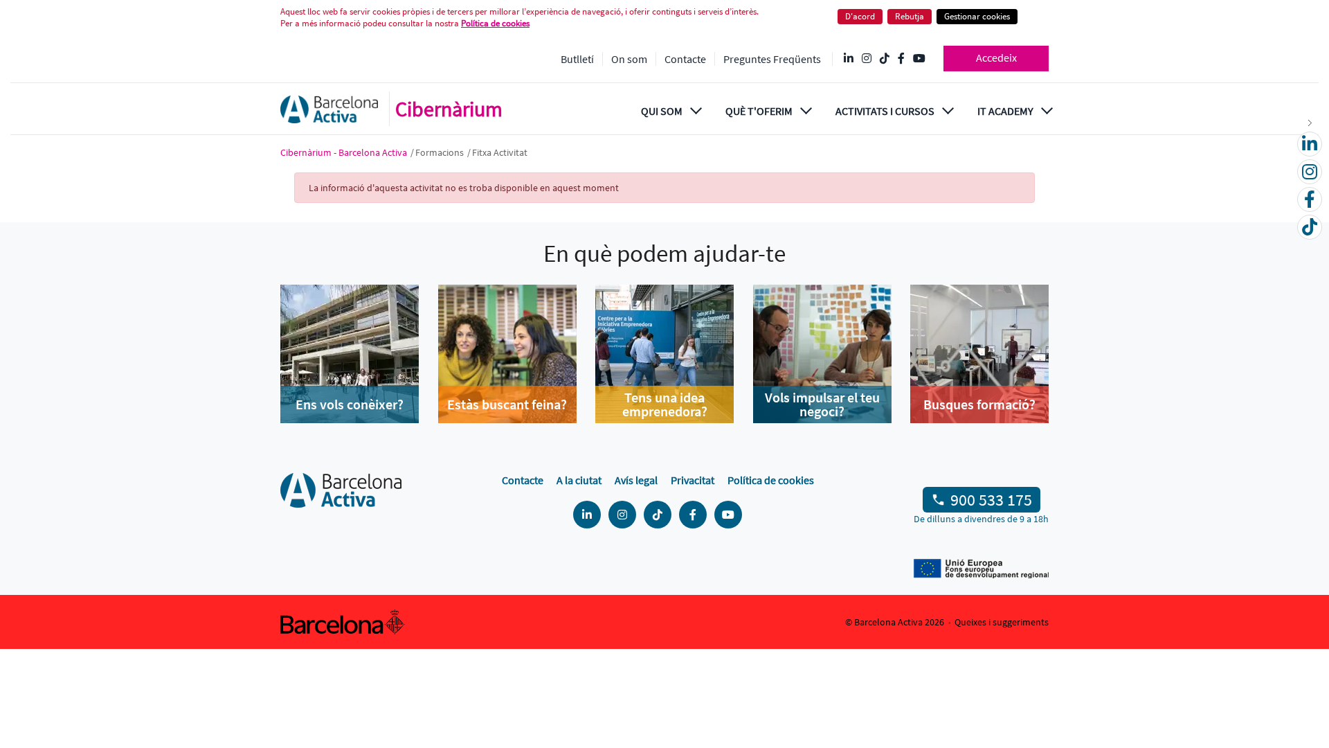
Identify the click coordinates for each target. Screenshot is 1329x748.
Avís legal (636, 480)
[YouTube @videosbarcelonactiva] (919, 59)
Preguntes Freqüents (772, 59)
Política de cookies (495, 23)
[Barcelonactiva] (329, 109)
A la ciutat (579, 480)
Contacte (685, 59)
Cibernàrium (449, 109)
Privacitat (692, 480)
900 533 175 (991, 499)
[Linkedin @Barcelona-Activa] (848, 59)
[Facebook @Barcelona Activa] (901, 59)
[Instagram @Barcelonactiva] (866, 59)
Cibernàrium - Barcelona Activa (344, 152)
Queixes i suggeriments (1002, 622)
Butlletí (577, 59)
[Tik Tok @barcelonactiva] (884, 59)
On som (629, 59)
